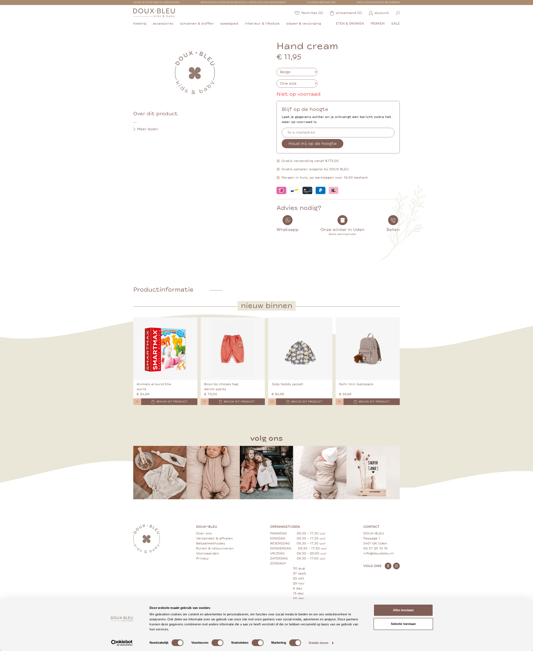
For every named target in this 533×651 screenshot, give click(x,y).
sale (395, 23)
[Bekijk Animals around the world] (165, 348)
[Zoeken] (398, 13)
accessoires (163, 23)
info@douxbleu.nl (378, 553)
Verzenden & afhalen (214, 538)
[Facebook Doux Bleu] (388, 566)
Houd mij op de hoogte (312, 143)
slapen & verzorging (303, 23)
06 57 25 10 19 (375, 548)
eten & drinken (350, 23)
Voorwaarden (207, 553)
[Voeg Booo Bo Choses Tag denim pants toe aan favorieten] (205, 401)
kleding (139, 23)
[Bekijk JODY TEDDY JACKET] (300, 348)
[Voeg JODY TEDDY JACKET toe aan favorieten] (272, 401)
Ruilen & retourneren (215, 548)
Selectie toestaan (403, 624)
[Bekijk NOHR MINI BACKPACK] (368, 348)
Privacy (202, 558)
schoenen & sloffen (197, 23)
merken (378, 23)
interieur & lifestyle (262, 23)
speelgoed (229, 23)
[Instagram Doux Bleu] (396, 566)
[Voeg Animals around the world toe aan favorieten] (137, 401)
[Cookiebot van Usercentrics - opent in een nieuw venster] (122, 643)
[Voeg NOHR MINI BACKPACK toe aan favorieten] (340, 401)
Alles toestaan (403, 610)
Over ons (204, 533)
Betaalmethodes (210, 543)
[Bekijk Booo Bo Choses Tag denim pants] (233, 348)
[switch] (217, 642)
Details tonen (318, 643)
